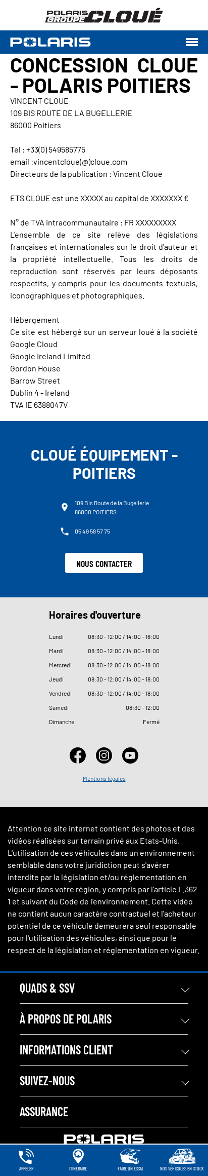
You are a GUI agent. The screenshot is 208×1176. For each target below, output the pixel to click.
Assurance (44, 1111)
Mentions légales (104, 778)
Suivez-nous (47, 1080)
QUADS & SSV (47, 987)
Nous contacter (104, 563)
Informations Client (66, 1049)
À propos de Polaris (66, 1018)
